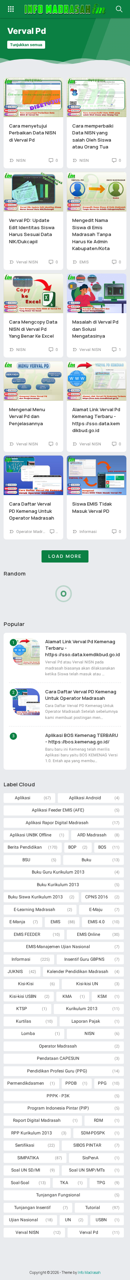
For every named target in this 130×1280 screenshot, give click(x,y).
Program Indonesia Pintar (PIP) (58, 1108)
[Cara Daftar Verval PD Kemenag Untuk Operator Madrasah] (33, 475)
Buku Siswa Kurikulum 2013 (35, 896)
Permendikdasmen (25, 1083)
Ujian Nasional (23, 1219)
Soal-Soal (20, 1182)
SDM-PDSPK (93, 1132)
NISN (21, 160)
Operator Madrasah (33, 531)
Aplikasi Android (85, 797)
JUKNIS (15, 971)
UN (68, 1219)
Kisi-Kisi (26, 983)
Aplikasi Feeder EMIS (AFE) (58, 810)
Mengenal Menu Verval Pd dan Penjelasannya (27, 416)
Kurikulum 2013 (82, 1008)
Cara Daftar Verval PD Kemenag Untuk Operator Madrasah (31, 511)
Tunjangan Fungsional (58, 1194)
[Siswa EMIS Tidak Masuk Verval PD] (96, 475)
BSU (26, 859)
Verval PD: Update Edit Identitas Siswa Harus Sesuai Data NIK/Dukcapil (32, 231)
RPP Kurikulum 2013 (31, 1132)
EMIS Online (88, 934)
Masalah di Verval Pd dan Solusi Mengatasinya (95, 329)
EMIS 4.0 (96, 921)
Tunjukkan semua (26, 45)
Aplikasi (22, 797)
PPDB (71, 1083)
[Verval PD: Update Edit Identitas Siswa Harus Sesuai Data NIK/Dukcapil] (33, 192)
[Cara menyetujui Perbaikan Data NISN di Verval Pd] (33, 97)
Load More (65, 556)
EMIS (84, 262)
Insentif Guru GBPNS (84, 959)
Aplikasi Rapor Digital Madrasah (57, 822)
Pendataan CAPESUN (58, 1058)
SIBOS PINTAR (87, 1145)
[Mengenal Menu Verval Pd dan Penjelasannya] (33, 381)
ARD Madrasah (92, 834)
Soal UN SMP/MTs (87, 1170)
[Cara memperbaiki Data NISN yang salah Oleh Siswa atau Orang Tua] (96, 97)
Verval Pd (88, 1232)
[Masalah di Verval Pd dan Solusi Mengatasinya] (96, 293)
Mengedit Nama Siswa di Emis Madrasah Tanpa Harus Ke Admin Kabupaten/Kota (91, 234)
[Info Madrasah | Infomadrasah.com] (65, 9)
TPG (101, 1182)
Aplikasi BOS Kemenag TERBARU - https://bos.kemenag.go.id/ (81, 738)
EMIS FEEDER (27, 934)
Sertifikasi (24, 1145)
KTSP (21, 1008)
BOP (72, 847)
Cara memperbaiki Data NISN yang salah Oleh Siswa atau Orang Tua (92, 136)
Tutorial (92, 1207)
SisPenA (90, 1157)
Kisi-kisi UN (87, 983)
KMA (67, 996)
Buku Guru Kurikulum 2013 (58, 872)
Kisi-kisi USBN (22, 996)
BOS (102, 847)
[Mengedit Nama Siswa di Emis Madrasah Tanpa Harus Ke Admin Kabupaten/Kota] (96, 192)
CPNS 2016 (96, 896)
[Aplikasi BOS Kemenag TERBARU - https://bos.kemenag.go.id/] (26, 745)
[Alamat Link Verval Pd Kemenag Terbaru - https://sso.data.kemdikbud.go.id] (96, 381)
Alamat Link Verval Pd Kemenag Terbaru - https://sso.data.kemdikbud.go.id (96, 420)
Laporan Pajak (86, 1021)
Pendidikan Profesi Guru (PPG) (57, 1071)
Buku (86, 859)
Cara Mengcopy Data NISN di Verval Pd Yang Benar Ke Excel (33, 329)
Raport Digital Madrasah (37, 1120)
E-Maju (96, 909)
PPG (102, 1083)
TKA (64, 1182)
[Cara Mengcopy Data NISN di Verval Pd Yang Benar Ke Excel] (33, 293)
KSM (102, 996)
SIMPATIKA (28, 1157)
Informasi (88, 531)
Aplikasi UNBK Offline (30, 834)
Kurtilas (23, 1021)
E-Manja (17, 921)
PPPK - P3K (58, 1095)
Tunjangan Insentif (32, 1207)
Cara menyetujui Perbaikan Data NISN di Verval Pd (32, 133)
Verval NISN (27, 262)
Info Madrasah (89, 1272)
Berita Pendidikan (25, 847)
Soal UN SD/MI (25, 1170)
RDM (98, 1120)
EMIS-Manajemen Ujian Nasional (58, 946)
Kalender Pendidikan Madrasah (77, 971)
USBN (101, 1219)
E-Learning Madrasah (34, 909)
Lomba (28, 1033)
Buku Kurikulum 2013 (58, 884)
